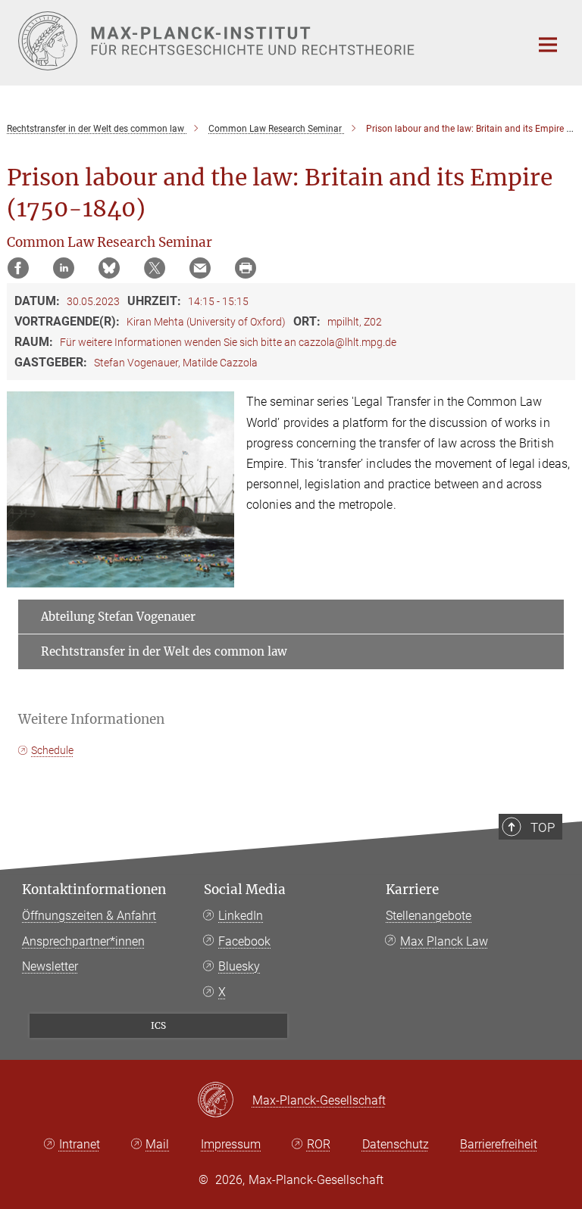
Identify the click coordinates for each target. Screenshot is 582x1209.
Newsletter (50, 966)
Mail (157, 1144)
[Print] (245, 268)
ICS (158, 1025)
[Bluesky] (109, 268)
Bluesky (239, 966)
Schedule (52, 750)
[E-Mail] (200, 268)
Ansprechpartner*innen (83, 941)
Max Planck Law (444, 941)
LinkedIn (240, 915)
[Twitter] (154, 268)
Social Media (245, 889)
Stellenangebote (428, 915)
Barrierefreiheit (498, 1144)
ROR (318, 1144)
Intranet (79, 1144)
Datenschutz (395, 1144)
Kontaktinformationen (94, 889)
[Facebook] (18, 268)
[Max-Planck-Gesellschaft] (224, 1101)
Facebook (244, 941)
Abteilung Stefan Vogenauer (118, 616)
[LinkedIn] (63, 268)
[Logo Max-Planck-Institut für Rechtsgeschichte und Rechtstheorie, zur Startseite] (264, 40)
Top (542, 827)
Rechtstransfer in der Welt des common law (164, 651)
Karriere (412, 889)
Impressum (231, 1144)
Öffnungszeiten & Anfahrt (89, 915)
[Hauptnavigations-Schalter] (548, 45)
